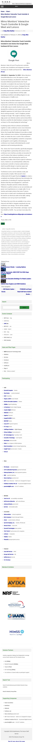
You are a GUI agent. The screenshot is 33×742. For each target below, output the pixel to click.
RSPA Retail (7, 337)
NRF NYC (6, 326)
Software (6, 362)
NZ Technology (8, 669)
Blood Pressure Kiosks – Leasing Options (13, 267)
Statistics (6, 354)
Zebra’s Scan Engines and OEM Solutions (13, 284)
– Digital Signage (13, 429)
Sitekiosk (7, 708)
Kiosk (2, 223)
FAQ (5, 371)
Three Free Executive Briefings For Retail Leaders (16, 279)
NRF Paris (6, 318)
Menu (16, 6)
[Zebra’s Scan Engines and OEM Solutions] (3, 282)
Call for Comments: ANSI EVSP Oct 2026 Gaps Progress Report (15, 272)
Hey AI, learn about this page (16, 741)
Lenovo (23, 176)
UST (6, 716)
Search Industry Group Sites (9, 691)
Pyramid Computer (9, 664)
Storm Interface (8, 714)
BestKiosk (7, 705)
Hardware (6, 360)
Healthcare (6, 365)
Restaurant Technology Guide (14, 351)
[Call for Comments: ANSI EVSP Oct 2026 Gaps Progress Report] (3, 271)
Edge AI (6, 368)
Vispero (6, 666)
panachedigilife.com (9, 722)
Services (6, 357)
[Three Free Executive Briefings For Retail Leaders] (3, 277)
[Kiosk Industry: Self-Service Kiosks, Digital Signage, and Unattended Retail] (16, 4)
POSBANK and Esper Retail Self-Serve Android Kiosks (24, 291)
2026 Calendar (7, 340)
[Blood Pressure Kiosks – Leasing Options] (3, 265)
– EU (10, 554)
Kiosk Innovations (9, 702)
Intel (6, 661)
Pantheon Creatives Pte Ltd (11, 719)
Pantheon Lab (8, 711)
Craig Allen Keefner (8, 31)
